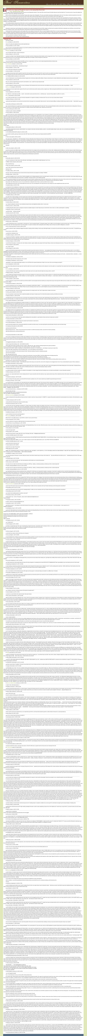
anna (11, 11)
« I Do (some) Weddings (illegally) (12, 7)
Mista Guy (8, 870)
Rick (7, 268)
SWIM (8, 652)
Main (20, 7)
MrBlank (8, 50)
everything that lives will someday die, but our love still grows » (32, 7)
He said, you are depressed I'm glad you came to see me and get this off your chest (26, 10)
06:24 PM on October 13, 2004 (18, 11)
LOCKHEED (9, 63)
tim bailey (8, 415)
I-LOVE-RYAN (9, 747)
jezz (7, 95)
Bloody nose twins (10, 395)
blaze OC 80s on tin (10, 483)
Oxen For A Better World (11, 682)
